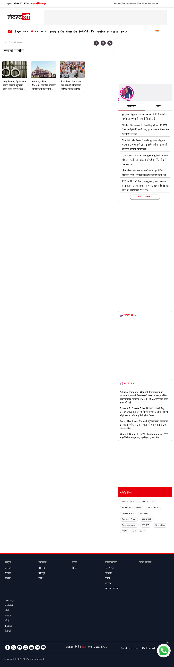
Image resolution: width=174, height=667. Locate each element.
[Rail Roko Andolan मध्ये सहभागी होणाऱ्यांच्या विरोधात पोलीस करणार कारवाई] (72, 69)
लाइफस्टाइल (113, 32)
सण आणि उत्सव (112, 589)
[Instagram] (25, 647)
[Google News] (37, 647)
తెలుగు (97, 647)
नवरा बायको (146, 519)
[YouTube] (19, 647)
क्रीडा (93, 32)
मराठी (83, 647)
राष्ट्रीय (61, 32)
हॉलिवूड (42, 573)
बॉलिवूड (42, 568)
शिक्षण (8, 579)
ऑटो (7, 611)
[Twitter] (103, 43)
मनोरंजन (101, 32)
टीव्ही (40, 579)
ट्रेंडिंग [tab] (158, 106)
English (69, 647)
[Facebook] (96, 43)
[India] (157, 32)
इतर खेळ (145, 525)
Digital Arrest (153, 507)
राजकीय (8, 568)
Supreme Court (129, 519)
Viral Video (160, 525)
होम (5, 43)
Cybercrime (138, 531)
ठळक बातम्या (145, 563)
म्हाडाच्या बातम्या (128, 513)
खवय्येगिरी (109, 568)
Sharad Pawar (148, 501)
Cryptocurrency (129, 525)
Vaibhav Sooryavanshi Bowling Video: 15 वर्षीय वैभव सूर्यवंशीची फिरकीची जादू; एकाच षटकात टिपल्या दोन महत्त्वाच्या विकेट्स (145, 130)
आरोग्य (124, 531)
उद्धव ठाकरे (144, 513)
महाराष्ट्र (52, 32)
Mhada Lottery (129, 501)
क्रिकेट (74, 568)
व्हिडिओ (8, 631)
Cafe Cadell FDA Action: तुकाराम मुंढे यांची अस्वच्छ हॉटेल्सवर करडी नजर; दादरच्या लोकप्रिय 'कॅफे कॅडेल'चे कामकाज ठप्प (145, 160)
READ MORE (145, 197)
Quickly (22, 32)
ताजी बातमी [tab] (131, 106)
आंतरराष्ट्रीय (71, 32)
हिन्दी (77, 647)
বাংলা (90, 647)
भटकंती (108, 573)
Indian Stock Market (131, 507)
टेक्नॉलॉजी (84, 32)
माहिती (8, 573)
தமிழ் (105, 647)
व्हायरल (124, 32)
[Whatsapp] (109, 43)
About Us (125, 648)
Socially (40, 32)
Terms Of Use (139, 648)
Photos (8, 626)
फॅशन (107, 579)
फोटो (7, 621)
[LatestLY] (18, 17)
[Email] (43, 647)
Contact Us (153, 648)
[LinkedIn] (31, 647)
